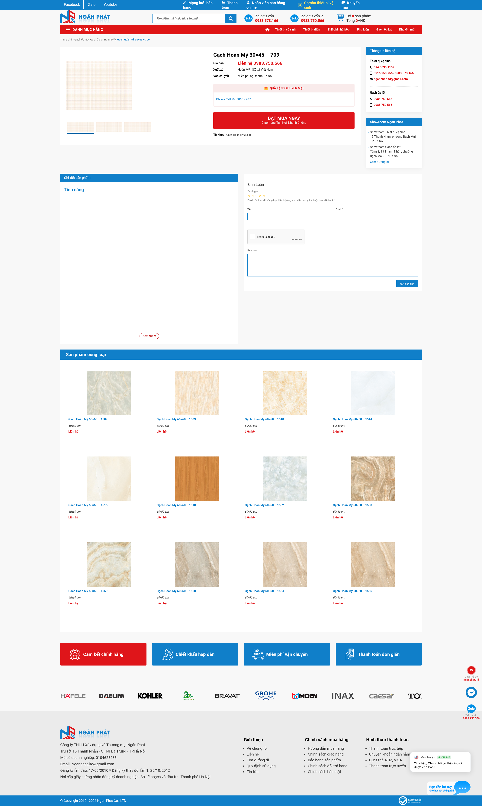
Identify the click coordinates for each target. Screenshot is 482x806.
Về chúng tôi (257, 748)
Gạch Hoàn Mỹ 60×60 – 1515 (88, 505)
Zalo (91, 4)
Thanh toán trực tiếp (386, 748)
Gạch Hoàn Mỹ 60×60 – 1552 (264, 505)
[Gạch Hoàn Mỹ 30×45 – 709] (80, 127)
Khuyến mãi (351, 5)
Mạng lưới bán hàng (198, 5)
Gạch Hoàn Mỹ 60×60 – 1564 (264, 591)
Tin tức (252, 771)
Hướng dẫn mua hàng (326, 748)
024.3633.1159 (384, 67)
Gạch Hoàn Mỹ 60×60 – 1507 (88, 419)
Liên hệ (253, 754)
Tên (249, 209)
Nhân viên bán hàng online (265, 5)
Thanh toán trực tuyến (387, 766)
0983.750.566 (471, 717)
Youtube (110, 4)
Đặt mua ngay (284, 120)
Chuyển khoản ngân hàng (390, 754)
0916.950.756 (383, 73)
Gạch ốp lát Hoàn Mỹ (102, 39)
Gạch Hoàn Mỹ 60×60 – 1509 (176, 419)
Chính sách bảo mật (324, 771)
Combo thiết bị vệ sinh (318, 5)
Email (339, 209)
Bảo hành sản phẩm (324, 760)
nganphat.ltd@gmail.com (391, 79)
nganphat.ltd (471, 678)
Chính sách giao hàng (326, 754)
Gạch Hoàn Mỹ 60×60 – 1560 (176, 591)
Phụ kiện (363, 29)
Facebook (72, 4)
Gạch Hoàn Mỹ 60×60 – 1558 (352, 505)
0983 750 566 (383, 99)
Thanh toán (230, 5)
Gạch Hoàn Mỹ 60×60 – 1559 (88, 591)
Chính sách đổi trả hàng (327, 766)
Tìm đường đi (258, 760)
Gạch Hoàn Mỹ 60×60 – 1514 (352, 419)
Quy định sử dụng (261, 766)
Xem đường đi (379, 162)
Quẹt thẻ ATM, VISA (385, 760)
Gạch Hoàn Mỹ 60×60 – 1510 (264, 419)
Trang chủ (267, 29)
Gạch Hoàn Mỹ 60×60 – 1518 (176, 505)
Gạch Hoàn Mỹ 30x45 (239, 134)
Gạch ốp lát (384, 29)
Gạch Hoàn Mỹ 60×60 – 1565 (352, 591)
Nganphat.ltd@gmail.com (93, 764)
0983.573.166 (404, 73)
